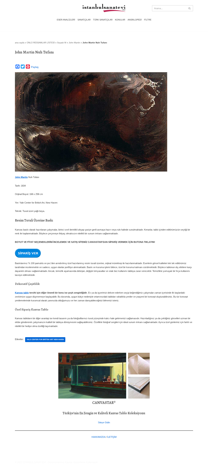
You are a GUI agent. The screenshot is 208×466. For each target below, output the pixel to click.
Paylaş (35, 67)
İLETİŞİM (112, 437)
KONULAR (120, 20)
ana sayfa (19, 42)
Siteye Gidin (104, 422)
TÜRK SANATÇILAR (103, 20)
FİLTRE (147, 20)
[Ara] (189, 8)
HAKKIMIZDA (98, 437)
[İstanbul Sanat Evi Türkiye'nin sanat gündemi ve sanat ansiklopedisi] (104, 8)
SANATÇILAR (84, 20)
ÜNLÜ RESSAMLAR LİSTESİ (41, 42)
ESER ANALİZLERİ (66, 20)
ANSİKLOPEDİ (135, 20)
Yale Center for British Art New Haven (45, 339)
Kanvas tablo (22, 292)
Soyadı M (61, 42)
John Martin (74, 42)
